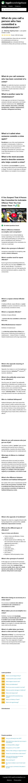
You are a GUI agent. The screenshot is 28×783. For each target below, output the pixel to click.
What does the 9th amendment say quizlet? (14, 696)
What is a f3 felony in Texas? (13, 699)
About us (9, 780)
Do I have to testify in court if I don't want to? (15, 763)
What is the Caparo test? (12, 693)
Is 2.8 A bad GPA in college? (12, 744)
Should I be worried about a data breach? (16, 753)
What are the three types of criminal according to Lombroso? (14, 757)
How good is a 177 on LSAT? (13, 747)
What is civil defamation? (12, 684)
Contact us (18, 6)
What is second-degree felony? (13, 675)
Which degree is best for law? (13, 681)
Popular (10, 6)
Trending (3, 6)
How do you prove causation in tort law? (15, 687)
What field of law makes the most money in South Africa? (16, 742)
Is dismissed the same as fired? (13, 678)
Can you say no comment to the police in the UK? (15, 767)
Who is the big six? (10, 760)
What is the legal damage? (12, 702)
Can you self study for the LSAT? (14, 738)
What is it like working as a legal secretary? (16, 750)
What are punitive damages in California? (16, 690)
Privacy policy (17, 780)
